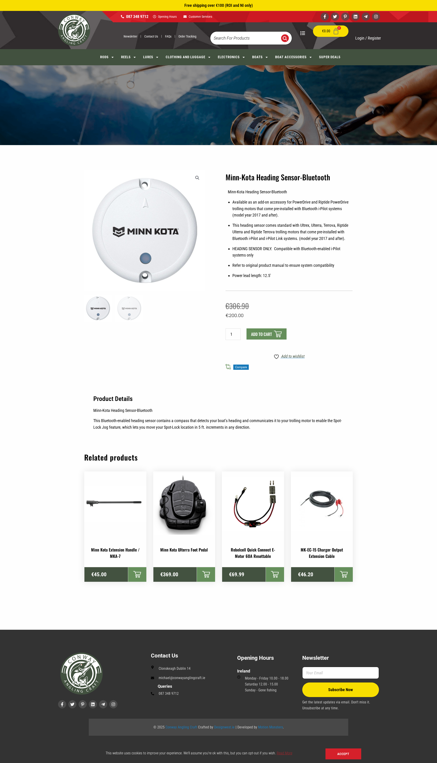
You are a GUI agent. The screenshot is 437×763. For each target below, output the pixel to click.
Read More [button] (284, 753)
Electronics (229, 57)
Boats (257, 57)
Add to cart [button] (137, 574)
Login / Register (368, 38)
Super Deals (329, 57)
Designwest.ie (224, 727)
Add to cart (261, 334)
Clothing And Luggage (185, 57)
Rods (104, 57)
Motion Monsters (270, 727)
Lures (148, 57)
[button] (197, 178)
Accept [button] (343, 754)
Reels (126, 57)
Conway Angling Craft (181, 727)
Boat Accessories (291, 57)
